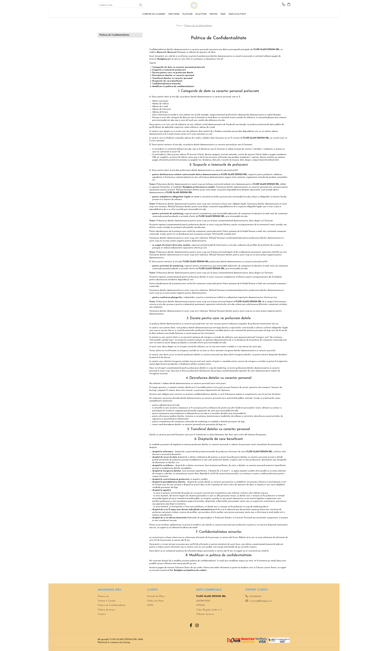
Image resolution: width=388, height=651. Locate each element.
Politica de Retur (155, 601)
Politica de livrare (106, 610)
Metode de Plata (155, 596)
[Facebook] (191, 626)
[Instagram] (197, 626)
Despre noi (103, 596)
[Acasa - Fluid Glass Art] (194, 5)
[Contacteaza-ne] (283, 5)
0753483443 (255, 596)
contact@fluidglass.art (260, 601)
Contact (102, 614)
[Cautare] (140, 5)
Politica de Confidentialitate (198, 26)
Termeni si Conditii (106, 601)
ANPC (150, 605)
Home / (180, 26)
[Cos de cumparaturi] (288, 5)
